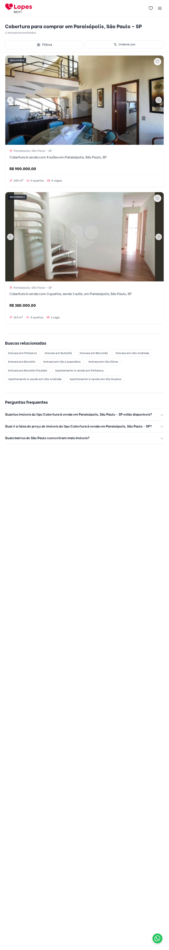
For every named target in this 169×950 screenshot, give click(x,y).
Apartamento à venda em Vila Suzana (95, 379)
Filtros (47, 45)
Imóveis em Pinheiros (22, 353)
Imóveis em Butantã (58, 353)
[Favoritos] (151, 8)
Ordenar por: (127, 44)
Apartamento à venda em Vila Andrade (35, 379)
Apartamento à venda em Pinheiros (79, 370)
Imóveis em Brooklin (21, 361)
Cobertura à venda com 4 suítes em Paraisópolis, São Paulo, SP (58, 157)
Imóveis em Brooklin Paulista (27, 370)
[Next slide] (158, 100)
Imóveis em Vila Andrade (132, 353)
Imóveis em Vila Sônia (103, 361)
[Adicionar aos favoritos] (157, 61)
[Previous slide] (10, 100)
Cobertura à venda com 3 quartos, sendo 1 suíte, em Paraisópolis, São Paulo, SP (70, 294)
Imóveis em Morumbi (94, 353)
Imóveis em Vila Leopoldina (62, 361)
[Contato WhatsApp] (157, 938)
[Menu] (160, 8)
